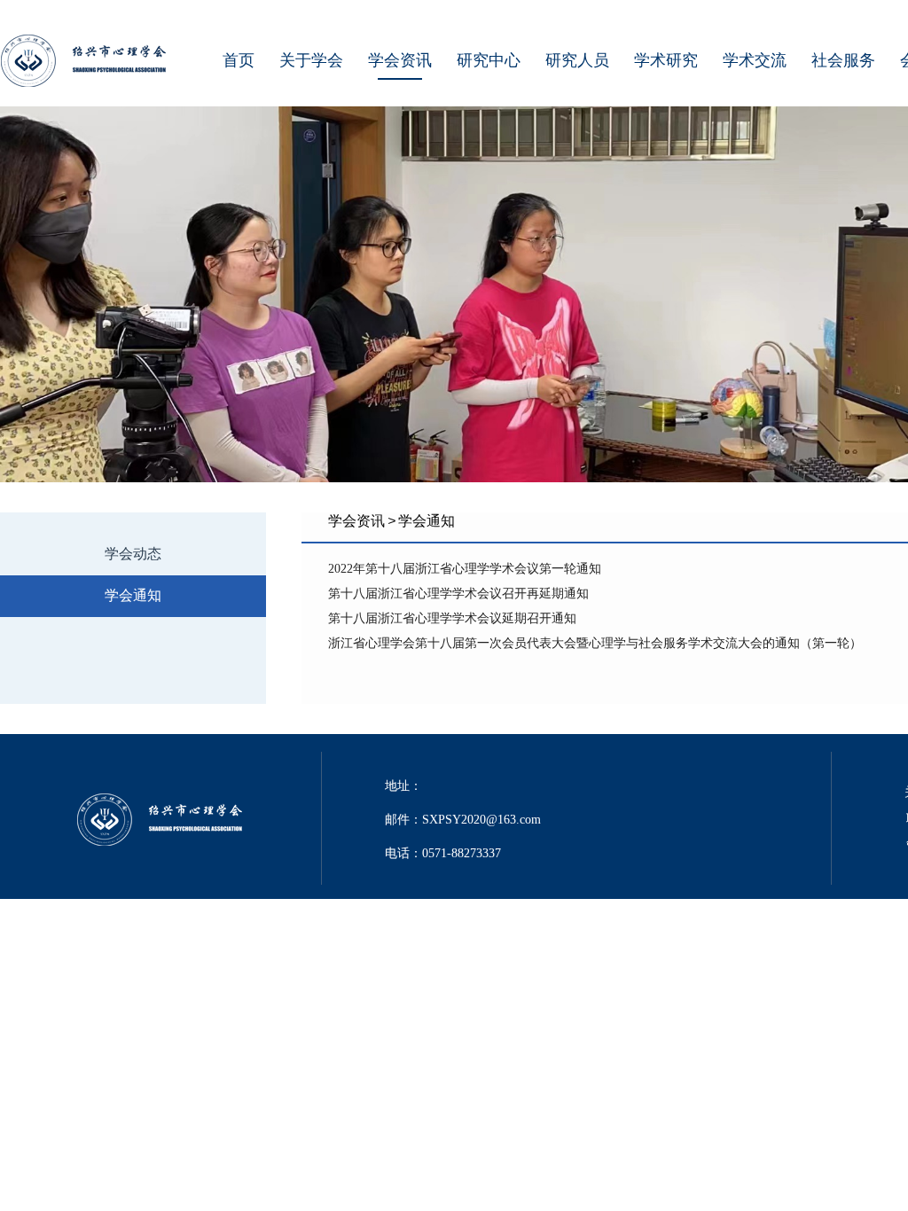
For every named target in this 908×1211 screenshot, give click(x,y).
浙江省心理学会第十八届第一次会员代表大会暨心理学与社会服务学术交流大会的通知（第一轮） (595, 643)
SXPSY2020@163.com (481, 819)
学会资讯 (400, 60)
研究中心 (489, 60)
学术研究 (666, 60)
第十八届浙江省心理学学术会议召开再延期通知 (458, 593)
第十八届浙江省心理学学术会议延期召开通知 (452, 618)
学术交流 (755, 60)
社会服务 (843, 60)
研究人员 (577, 60)
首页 (238, 60)
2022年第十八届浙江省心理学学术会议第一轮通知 (464, 568)
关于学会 (311, 60)
